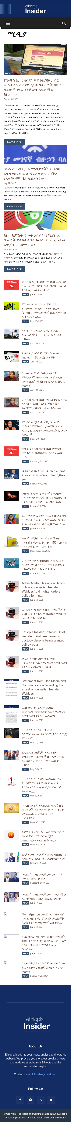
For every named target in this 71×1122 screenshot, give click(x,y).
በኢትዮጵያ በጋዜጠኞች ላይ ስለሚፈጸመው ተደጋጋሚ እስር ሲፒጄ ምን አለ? (44, 733)
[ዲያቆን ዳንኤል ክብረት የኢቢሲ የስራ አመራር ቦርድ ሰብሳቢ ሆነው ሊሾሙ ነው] (11, 474)
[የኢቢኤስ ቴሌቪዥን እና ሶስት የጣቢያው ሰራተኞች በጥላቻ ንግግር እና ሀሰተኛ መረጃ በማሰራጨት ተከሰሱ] (11, 755)
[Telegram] (30, 1100)
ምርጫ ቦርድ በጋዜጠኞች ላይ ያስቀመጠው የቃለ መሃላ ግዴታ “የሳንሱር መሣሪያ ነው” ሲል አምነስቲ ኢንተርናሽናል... (44, 310)
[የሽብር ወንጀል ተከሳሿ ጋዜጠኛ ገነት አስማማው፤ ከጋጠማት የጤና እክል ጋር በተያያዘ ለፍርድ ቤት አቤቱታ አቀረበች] (11, 425)
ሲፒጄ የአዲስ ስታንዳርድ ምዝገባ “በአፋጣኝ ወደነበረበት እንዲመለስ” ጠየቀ (42, 452)
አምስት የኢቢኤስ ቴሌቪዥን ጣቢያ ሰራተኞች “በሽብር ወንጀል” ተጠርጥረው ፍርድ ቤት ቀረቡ (43, 835)
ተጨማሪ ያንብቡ (14, 141)
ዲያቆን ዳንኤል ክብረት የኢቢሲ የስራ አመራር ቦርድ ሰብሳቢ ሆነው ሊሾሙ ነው (44, 474)
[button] (8, 23)
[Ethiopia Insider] (35, 9)
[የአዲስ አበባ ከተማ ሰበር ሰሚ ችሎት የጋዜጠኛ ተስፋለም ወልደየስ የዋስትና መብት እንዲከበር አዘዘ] (11, 613)
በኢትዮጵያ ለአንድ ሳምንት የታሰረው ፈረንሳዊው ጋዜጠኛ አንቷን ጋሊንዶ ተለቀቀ (44, 967)
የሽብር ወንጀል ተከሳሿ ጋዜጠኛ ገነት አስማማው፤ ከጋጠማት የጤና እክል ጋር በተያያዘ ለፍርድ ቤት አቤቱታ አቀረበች (44, 428)
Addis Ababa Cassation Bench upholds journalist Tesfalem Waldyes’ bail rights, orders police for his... (43, 589)
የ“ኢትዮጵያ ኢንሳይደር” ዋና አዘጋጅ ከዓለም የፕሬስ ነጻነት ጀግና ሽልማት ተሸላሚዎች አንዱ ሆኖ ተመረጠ (43, 564)
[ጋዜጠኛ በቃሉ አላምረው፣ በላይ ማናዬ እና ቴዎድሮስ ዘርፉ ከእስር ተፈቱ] (11, 897)
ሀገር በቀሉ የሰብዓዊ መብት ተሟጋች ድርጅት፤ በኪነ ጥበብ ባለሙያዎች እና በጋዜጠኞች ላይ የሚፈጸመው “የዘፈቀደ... (44, 942)
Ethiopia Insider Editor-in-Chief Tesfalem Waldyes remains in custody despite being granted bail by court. (43, 638)
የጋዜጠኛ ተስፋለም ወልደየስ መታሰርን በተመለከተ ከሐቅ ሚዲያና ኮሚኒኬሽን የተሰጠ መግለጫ (43, 711)
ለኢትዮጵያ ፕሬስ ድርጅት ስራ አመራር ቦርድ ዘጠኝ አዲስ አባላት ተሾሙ (42, 334)
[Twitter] (40, 1100)
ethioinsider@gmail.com (42, 1074)
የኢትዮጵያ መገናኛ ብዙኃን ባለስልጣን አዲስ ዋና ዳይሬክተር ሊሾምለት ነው (44, 856)
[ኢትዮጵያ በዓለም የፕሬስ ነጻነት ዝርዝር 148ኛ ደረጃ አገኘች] (11, 356)
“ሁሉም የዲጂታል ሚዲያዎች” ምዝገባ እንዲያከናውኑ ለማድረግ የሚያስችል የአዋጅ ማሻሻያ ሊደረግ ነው (32, 173)
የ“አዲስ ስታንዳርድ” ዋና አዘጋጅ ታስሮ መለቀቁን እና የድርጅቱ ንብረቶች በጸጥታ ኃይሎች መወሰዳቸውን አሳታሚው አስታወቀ (34, 87)
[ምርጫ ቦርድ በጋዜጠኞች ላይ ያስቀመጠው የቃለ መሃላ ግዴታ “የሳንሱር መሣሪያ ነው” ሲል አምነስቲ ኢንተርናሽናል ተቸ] (11, 306)
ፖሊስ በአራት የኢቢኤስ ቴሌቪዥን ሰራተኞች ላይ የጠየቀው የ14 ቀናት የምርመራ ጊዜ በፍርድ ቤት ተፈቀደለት (43, 811)
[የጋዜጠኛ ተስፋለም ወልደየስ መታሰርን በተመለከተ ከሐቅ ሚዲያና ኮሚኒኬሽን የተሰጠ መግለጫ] (11, 716)
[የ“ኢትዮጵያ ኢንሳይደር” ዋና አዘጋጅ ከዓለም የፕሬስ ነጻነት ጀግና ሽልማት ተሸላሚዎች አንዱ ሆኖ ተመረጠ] (11, 563)
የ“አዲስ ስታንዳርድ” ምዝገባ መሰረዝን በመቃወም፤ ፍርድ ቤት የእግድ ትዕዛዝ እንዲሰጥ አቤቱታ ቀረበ (44, 285)
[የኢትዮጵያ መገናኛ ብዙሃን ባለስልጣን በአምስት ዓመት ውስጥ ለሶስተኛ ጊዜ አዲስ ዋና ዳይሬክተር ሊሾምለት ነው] (11, 519)
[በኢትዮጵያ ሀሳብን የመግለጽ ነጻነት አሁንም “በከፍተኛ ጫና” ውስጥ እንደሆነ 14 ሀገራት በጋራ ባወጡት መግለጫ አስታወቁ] (11, 782)
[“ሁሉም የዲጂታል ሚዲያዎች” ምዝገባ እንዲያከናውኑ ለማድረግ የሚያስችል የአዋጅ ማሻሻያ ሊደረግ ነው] (35, 154)
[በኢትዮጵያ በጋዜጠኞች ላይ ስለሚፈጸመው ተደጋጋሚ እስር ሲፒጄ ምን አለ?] (11, 733)
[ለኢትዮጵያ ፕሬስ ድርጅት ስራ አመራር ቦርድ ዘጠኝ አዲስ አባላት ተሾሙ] (11, 334)
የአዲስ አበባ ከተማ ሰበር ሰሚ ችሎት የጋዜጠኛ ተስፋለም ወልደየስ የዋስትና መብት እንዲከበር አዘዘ (44, 613)
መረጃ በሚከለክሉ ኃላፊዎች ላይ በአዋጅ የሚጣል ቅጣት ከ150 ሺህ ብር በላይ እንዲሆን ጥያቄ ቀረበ (44, 542)
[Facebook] (20, 1100)
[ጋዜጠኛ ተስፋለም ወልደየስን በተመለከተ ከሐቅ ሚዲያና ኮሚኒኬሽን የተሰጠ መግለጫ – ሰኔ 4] (11, 662)
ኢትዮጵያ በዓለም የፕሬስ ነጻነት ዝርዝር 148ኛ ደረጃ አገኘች (40, 355)
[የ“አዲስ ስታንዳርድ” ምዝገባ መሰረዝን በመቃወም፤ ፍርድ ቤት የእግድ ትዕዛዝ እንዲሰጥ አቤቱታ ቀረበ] (11, 285)
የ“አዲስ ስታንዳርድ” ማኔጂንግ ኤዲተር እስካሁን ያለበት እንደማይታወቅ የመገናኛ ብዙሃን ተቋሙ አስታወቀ (44, 403)
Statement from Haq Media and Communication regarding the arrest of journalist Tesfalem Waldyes (44, 687)
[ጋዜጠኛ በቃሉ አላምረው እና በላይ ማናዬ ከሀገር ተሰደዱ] (11, 877)
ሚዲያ (7, 73)
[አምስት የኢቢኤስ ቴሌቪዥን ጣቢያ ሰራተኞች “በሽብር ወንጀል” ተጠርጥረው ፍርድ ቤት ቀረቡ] (11, 835)
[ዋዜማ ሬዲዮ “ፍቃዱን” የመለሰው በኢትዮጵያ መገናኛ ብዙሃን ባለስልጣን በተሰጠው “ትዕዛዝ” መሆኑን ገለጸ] (11, 496)
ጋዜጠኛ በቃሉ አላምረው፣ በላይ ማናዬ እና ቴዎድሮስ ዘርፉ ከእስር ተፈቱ (44, 896)
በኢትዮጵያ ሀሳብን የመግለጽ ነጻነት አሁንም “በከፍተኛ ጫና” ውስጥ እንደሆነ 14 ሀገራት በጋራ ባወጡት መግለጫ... (42, 784)
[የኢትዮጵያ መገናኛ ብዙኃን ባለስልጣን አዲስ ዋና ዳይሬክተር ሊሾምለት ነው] (11, 857)
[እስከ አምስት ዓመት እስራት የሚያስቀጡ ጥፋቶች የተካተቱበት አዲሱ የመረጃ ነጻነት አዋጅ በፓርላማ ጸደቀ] (35, 220)
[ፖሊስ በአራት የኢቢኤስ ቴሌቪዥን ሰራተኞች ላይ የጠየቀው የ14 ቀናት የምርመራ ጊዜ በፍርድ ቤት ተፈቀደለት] (11, 808)
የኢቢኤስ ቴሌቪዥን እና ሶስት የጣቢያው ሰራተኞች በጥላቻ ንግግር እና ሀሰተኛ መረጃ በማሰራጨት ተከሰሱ (43, 758)
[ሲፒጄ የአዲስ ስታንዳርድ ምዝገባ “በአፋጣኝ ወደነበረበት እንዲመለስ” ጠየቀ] (11, 451)
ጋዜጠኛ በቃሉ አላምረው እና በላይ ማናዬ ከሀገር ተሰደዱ (42, 876)
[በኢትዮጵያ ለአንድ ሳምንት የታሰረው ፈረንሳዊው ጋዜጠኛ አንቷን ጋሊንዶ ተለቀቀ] (11, 966)
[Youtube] (51, 1100)
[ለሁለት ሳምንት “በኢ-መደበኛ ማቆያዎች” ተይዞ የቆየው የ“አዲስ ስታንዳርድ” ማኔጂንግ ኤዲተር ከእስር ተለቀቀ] (11, 376)
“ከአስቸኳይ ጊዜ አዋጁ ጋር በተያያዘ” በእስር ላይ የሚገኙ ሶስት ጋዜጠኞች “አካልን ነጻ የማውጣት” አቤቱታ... (43, 918)
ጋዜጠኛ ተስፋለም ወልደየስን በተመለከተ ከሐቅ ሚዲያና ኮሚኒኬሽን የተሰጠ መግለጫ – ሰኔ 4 (44, 662)
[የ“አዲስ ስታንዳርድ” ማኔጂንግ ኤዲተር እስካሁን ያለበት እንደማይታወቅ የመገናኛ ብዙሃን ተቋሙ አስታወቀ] (11, 402)
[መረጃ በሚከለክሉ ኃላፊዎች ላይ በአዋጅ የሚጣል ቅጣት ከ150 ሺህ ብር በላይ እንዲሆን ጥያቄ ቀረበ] (11, 541)
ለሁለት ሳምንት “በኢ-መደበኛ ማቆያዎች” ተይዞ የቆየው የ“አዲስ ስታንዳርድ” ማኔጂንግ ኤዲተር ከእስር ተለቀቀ (44, 379)
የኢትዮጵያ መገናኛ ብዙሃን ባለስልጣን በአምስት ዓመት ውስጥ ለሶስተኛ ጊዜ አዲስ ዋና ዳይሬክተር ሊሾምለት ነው (44, 519)
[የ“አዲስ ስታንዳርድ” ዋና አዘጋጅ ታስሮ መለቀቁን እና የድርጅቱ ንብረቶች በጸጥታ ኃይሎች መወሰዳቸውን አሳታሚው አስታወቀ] (35, 59)
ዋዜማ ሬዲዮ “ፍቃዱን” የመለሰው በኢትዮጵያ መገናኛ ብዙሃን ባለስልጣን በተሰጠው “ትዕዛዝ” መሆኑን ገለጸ (44, 497)
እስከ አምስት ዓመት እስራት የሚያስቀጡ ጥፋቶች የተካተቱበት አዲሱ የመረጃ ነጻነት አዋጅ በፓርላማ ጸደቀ (35, 239)
